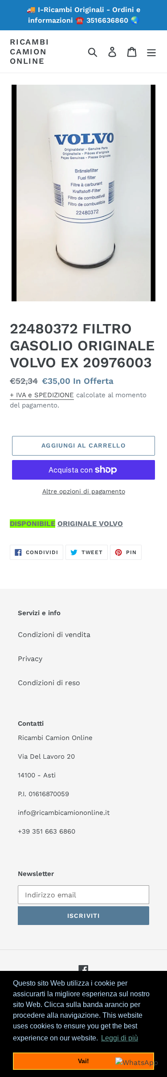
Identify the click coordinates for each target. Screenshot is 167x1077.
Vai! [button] (83, 1061)
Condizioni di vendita (54, 634)
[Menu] (151, 51)
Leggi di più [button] (119, 1038)
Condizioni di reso (49, 682)
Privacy (30, 658)
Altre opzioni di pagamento (83, 491)
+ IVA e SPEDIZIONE (42, 395)
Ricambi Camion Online (29, 51)
